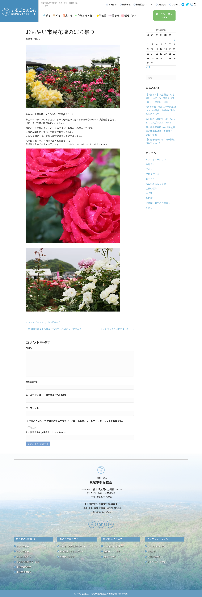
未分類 (149, 193)
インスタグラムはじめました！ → (117, 329)
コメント (30, 348)
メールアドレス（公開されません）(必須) (46, 394)
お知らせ (150, 164)
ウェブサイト (32, 408)
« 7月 (148, 67)
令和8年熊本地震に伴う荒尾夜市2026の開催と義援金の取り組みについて (161, 110)
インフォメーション (36, 322)
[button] (182, 4)
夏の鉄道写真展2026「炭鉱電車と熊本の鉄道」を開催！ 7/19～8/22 (160, 131)
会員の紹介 (151, 188)
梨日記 (149, 198)
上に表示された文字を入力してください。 (47, 432)
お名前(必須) (32, 381)
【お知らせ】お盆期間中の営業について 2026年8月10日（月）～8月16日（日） (160, 98)
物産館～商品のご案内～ (158, 203)
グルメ (149, 169)
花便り (149, 207)
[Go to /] (101, 490)
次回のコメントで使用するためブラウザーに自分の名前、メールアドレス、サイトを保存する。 (76, 421)
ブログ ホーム (53, 322)
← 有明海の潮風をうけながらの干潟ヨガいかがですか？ (53, 329)
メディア (150, 178)
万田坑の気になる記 (156, 183)
